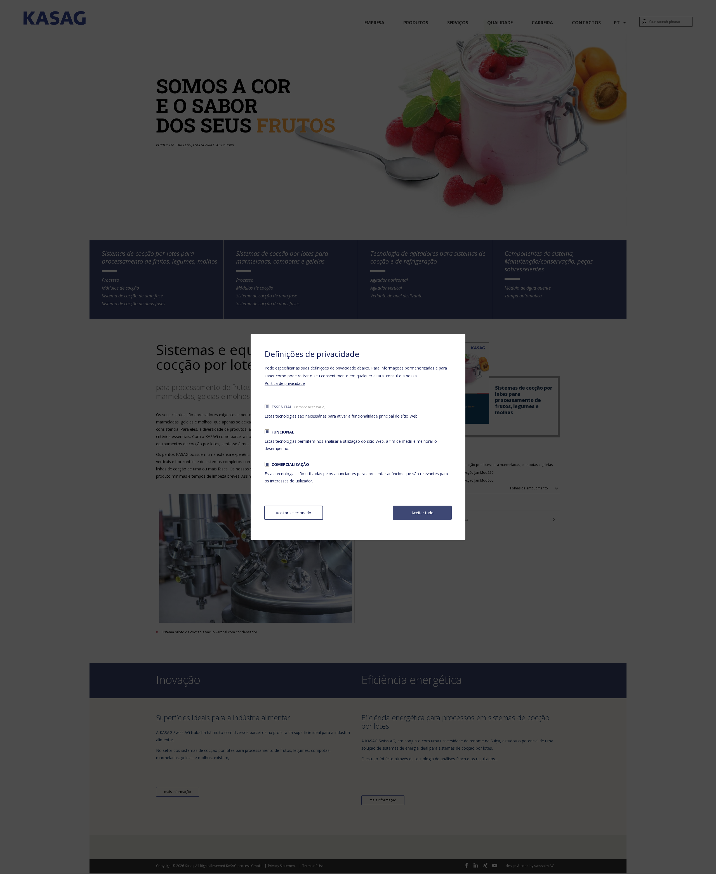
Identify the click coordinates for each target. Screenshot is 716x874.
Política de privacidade (285, 383)
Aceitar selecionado (293, 512)
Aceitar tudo (422, 512)
